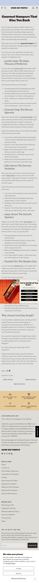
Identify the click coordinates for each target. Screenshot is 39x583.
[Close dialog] (38, 280)
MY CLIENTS (29, 297)
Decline (18, 573)
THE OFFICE (29, 293)
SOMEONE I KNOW (29, 291)
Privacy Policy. (11, 563)
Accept (18, 568)
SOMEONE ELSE (29, 300)
